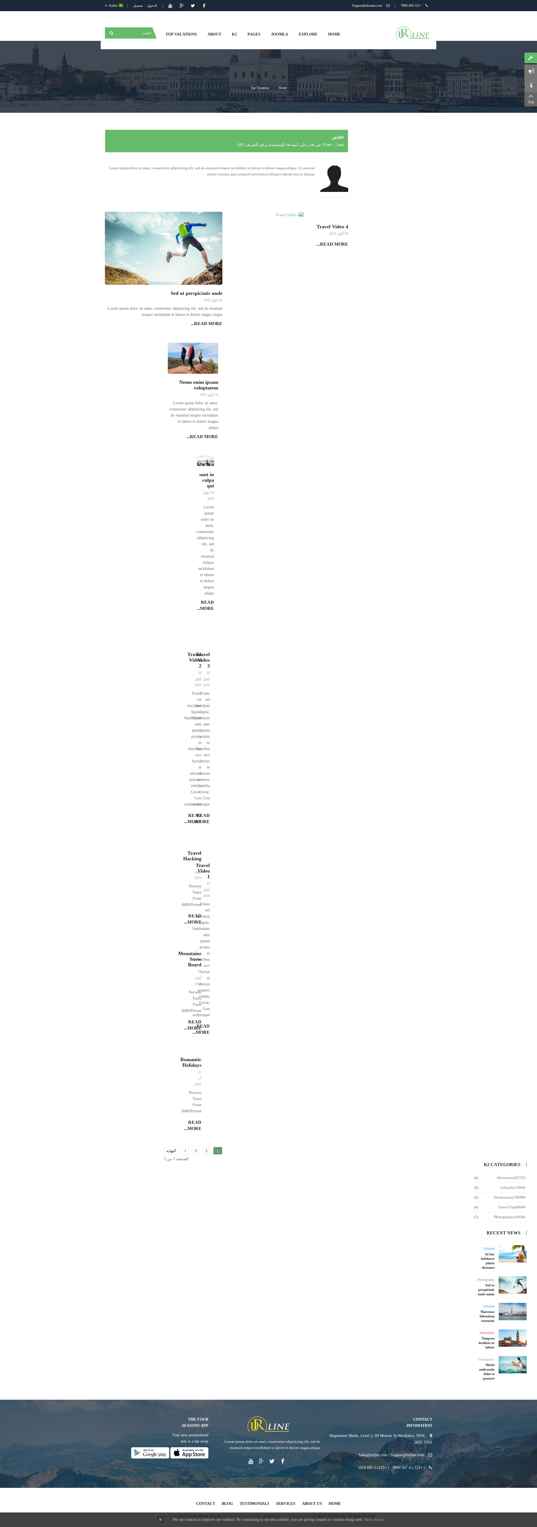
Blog (227, 1504)
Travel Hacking (192, 855)
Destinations (486, 1359)
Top (531, 102)
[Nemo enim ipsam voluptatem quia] (193, 358)
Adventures (486, 1333)
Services (285, 1504)
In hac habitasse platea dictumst (487, 1261)
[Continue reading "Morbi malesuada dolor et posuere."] (513, 1364)
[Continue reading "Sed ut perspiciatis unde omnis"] (513, 1285)
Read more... (332, 244)
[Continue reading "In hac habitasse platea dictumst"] (513, 1254)
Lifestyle (488, 1249)
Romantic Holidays (190, 1062)
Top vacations (260, 88)
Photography (485, 1280)
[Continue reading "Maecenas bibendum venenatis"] (513, 1311)
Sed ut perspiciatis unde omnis (486, 1289)
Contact (205, 1504)
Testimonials (254, 1504)
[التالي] (185, 1151)
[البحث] (111, 33)
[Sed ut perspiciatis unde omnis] (163, 248)
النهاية (171, 1151)
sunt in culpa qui (206, 480)
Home (283, 88)
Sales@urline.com (373, 1455)
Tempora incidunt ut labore (486, 1342)
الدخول (151, 6)
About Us (312, 1504)
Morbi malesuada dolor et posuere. (486, 1371)
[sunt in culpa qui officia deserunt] (205, 461)
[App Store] (189, 1452)
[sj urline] (412, 32)
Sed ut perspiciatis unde (196, 293)
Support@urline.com (407, 1455)
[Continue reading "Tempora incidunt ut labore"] (513, 1338)
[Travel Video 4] (289, 215)
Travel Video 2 (194, 660)
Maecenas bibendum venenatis (487, 1316)
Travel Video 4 (332, 226)
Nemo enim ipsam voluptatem (198, 385)
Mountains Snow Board (189, 959)
